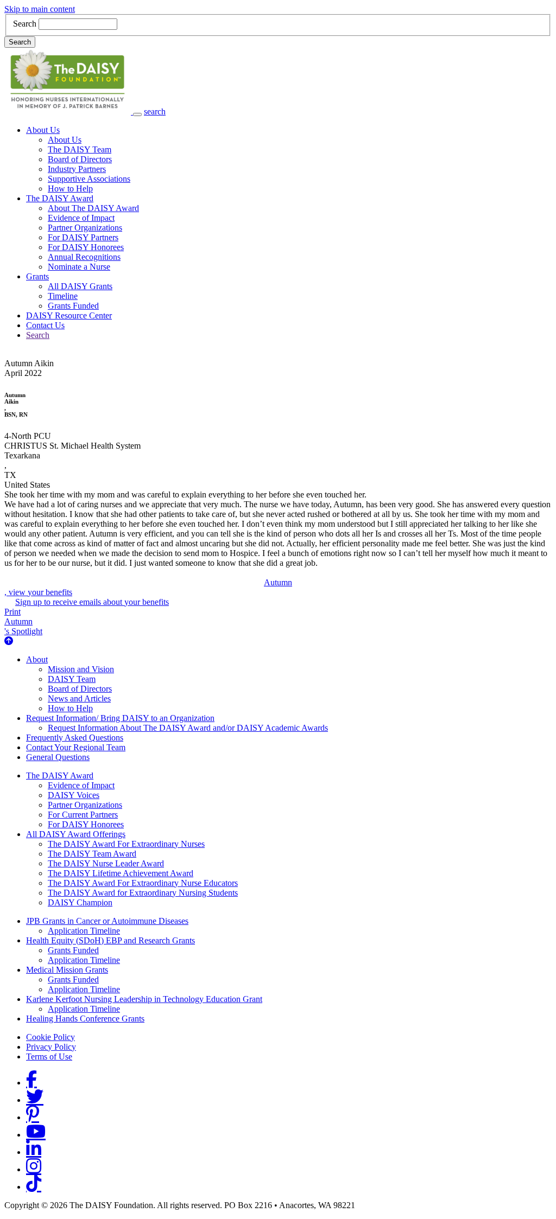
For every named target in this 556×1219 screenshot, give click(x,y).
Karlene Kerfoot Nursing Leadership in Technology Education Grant (144, 999)
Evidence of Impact (81, 217)
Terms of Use (49, 1056)
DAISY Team (72, 679)
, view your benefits (148, 587)
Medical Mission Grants (67, 969)
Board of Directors (80, 159)
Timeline (63, 296)
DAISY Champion (80, 902)
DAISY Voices (73, 795)
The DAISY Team (79, 149)
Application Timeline (84, 930)
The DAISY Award (59, 198)
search (155, 111)
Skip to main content (39, 9)
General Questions (58, 757)
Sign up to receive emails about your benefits (92, 602)
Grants (37, 276)
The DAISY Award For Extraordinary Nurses (126, 843)
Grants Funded (73, 305)
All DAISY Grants (80, 286)
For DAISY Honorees (86, 247)
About (37, 659)
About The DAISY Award (93, 208)
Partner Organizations (85, 227)
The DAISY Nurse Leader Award (106, 863)
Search (24, 23)
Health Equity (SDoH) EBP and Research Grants (110, 940)
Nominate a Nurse (79, 266)
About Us (43, 130)
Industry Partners (77, 169)
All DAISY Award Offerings (75, 834)
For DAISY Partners (83, 237)
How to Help (70, 188)
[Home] (68, 111)
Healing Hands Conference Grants (85, 1018)
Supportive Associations (89, 178)
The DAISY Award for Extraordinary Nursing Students (143, 892)
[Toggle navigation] (137, 114)
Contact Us (45, 325)
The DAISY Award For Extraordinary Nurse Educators (143, 883)
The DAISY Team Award (92, 853)
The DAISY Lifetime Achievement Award (120, 873)
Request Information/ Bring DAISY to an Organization (120, 718)
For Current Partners (83, 814)
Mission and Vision (81, 669)
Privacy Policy (51, 1046)
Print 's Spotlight (23, 621)
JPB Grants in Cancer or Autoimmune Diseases (107, 921)
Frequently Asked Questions (74, 737)
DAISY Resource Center (69, 315)
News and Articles (79, 698)
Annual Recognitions (84, 256)
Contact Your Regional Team (75, 747)
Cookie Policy (50, 1037)
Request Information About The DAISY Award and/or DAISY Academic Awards (188, 727)
